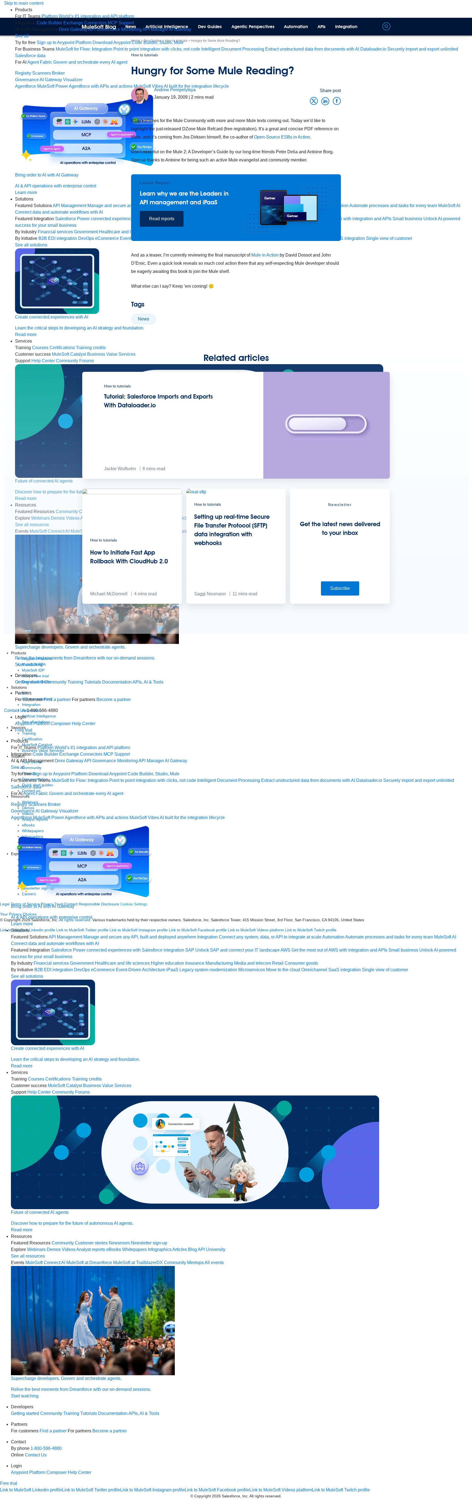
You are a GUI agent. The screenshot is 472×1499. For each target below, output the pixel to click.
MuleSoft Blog (99, 26)
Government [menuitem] (82, 963)
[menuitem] (88, 16)
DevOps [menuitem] (82, 969)
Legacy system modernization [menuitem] (208, 969)
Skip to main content (23, 3)
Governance (27, 79)
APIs (322, 26)
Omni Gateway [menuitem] (73, 29)
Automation (296, 26)
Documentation (117, 682)
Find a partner (57, 699)
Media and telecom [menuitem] (252, 963)
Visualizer (72, 79)
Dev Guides (210, 26)
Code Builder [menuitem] (49, 22)
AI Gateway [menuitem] (176, 760)
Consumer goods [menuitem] (301, 963)
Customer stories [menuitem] (91, 1243)
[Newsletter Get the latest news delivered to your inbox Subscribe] (340, 602)
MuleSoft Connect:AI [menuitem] (45, 1262)
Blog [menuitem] (192, 1249)
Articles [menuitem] (179, 1249)
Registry (23, 73)
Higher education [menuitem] (167, 963)
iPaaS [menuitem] (172, 969)
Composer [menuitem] (61, 723)
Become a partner (113, 699)
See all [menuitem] (22, 36)
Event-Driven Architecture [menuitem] (140, 969)
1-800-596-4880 (46, 1448)
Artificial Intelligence (167, 26)
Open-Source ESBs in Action (282, 137)
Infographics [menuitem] (160, 1249)
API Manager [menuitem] (151, 760)
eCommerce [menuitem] (103, 969)
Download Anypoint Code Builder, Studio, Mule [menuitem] (138, 42)
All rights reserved (265, 1496)
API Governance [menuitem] (100, 760)
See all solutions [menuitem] (31, 245)
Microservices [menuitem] (251, 969)
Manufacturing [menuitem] (219, 963)
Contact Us (15, 710)
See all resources (28, 1256)
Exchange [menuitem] (73, 22)
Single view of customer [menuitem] (385, 969)
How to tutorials (144, 55)
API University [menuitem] (211, 1249)
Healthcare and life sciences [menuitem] (122, 963)
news (143, 319)
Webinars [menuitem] (36, 1249)
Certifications (58, 1079)
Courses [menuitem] (36, 1079)
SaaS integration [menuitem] (344, 969)
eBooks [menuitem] (113, 1249)
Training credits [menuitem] (87, 1079)
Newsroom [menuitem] (119, 1243)
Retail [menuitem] (278, 963)
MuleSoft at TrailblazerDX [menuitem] (138, 1262)
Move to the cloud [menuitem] (283, 969)
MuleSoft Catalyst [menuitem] (65, 1085)
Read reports (161, 218)
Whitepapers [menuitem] (134, 1249)
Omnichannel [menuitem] (314, 969)
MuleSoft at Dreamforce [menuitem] (89, 1262)
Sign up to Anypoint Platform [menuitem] (64, 42)
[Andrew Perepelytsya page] (139, 95)
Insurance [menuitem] (194, 963)
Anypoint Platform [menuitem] (33, 723)
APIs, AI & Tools (147, 682)
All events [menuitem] (214, 1262)
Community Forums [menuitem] (71, 1092)
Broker (58, 73)
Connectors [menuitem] (91, 754)
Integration (346, 26)
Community (55, 682)
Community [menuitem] (63, 1243)
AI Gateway (51, 79)
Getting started (29, 682)
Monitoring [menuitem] (127, 760)
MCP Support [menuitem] (117, 754)
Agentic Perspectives (253, 26)
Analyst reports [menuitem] (90, 1249)
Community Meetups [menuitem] (184, 1262)
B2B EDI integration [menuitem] (58, 238)
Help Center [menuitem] (83, 723)
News (130, 26)
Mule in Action (265, 255)
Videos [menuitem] (68, 1249)
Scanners (41, 73)
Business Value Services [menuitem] (107, 1085)
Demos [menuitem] (54, 1249)
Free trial (23, 730)
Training (75, 682)
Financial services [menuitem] (55, 231)
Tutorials (92, 682)
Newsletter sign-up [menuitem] (149, 1243)
